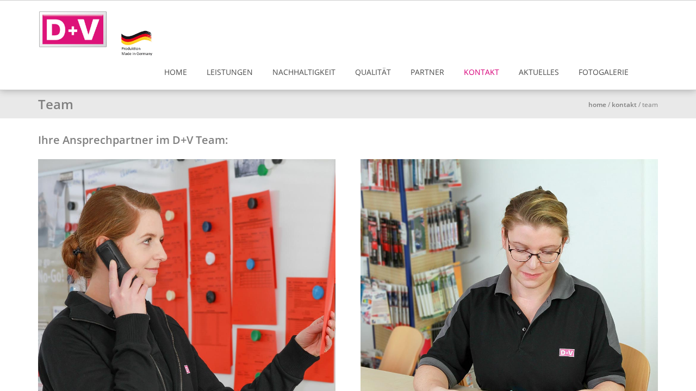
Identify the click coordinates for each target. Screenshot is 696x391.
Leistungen (230, 72)
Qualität (373, 72)
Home (175, 72)
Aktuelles (539, 72)
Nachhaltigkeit (303, 72)
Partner (427, 72)
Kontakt (481, 72)
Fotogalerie (604, 72)
